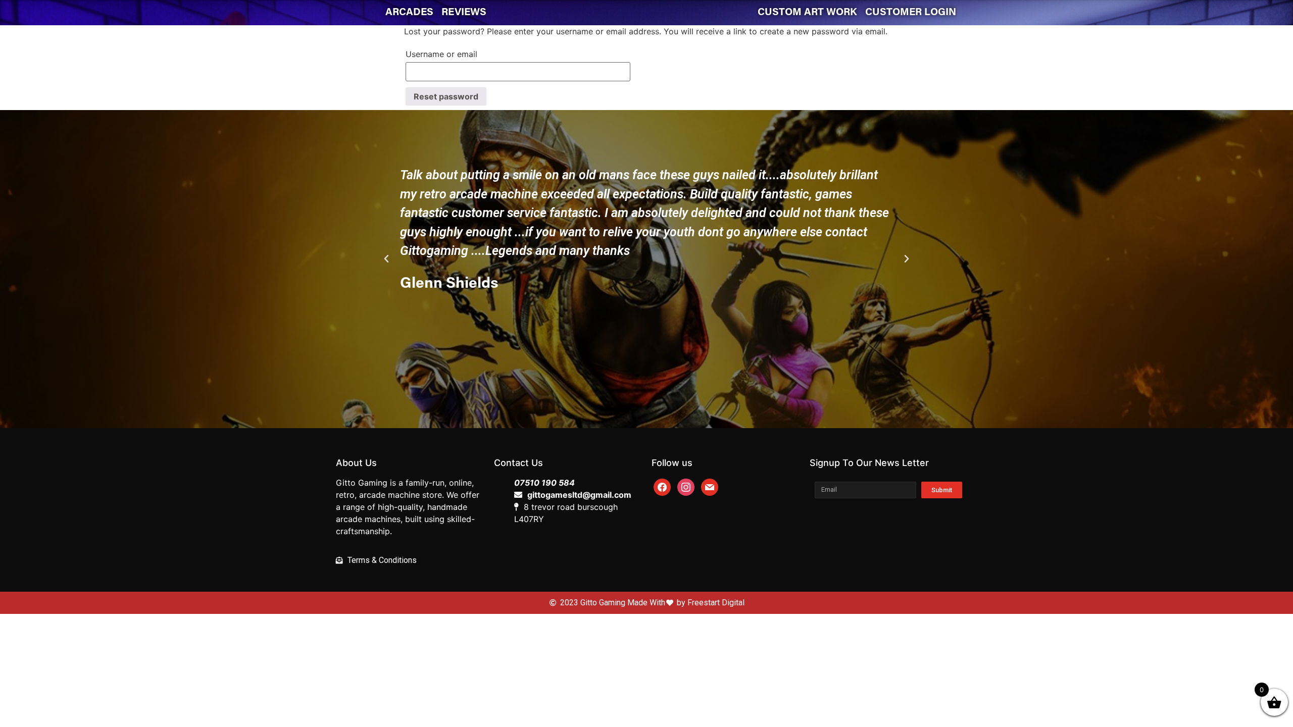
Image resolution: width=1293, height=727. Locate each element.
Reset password (446, 96)
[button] (628, 375)
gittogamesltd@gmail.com (579, 495)
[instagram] (685, 486)
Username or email (441, 54)
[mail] (709, 486)
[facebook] (662, 486)
